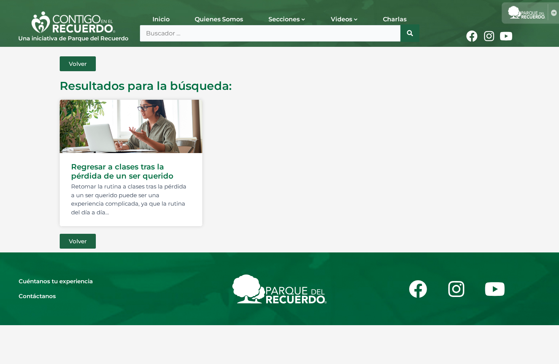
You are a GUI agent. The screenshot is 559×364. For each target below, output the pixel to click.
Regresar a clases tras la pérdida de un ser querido (122, 171)
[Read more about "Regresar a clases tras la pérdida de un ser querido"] (131, 126)
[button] (78, 63)
